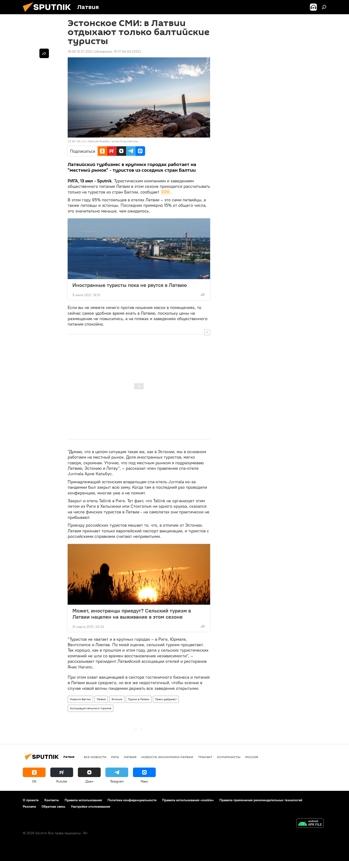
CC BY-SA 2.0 (76, 141)
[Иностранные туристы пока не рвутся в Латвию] (139, 248)
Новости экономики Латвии (167, 757)
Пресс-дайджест (166, 699)
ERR (165, 192)
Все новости (95, 757)
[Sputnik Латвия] (48, 13)
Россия (251, 757)
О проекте (31, 800)
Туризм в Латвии (138, 699)
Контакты (51, 800)
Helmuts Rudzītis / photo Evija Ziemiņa (112, 141)
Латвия (101, 699)
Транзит (205, 757)
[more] (203, 294)
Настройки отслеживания (90, 806)
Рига (115, 757)
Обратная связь (53, 806)
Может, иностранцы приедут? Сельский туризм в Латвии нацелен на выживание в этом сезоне (131, 614)
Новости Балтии (80, 699)
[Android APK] (310, 823)
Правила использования (83, 800)
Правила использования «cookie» (188, 800)
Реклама (29, 806)
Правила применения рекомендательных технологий (260, 800)
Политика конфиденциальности (132, 800)
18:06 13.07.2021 (80, 51)
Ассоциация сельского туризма (90, 708)
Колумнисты (229, 757)
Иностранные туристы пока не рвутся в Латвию (129, 285)
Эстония (116, 699)
